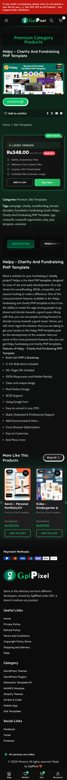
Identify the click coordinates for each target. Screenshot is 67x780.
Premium (22, 199)
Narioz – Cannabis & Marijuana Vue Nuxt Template (49, 508)
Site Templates (23, 124)
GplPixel (36, 595)
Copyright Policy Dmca (17, 641)
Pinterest (9, 740)
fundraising (36, 210)
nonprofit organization (28, 219)
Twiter (7, 735)
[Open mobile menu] (6, 20)
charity (27, 206)
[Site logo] (33, 20)
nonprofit (8, 219)
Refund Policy (12, 630)
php (45, 219)
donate (54, 206)
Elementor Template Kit (18, 682)
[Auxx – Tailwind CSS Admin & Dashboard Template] (18, 484)
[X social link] (52, 113)
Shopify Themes (13, 694)
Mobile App (11, 705)
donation (8, 210)
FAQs (7, 653)
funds (47, 210)
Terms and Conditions (17, 635)
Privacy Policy (12, 624)
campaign (15, 206)
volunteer (20, 224)
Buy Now (47, 182)
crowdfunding (40, 206)
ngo (53, 215)
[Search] (51, 20)
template (45, 280)
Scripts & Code (13, 699)
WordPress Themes (15, 671)
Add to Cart (19, 182)
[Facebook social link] (47, 113)
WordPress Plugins (15, 676)
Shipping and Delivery (17, 647)
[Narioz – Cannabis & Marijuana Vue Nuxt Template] (49, 484)
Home (6, 124)
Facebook (9, 729)
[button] (18, 533)
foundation (21, 210)
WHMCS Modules (14, 688)
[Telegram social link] (61, 113)
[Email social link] (56, 113)
